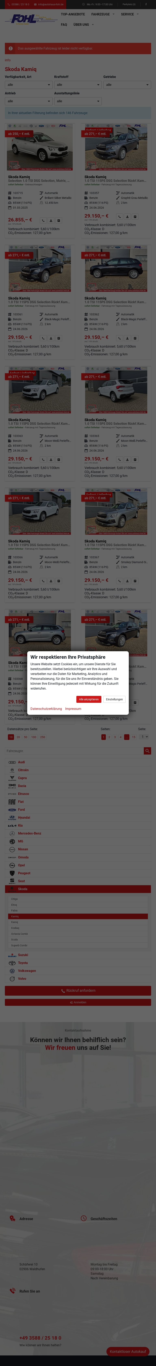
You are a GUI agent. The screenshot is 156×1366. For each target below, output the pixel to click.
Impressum (73, 709)
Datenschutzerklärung (46, 709)
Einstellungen (114, 699)
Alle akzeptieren (89, 699)
